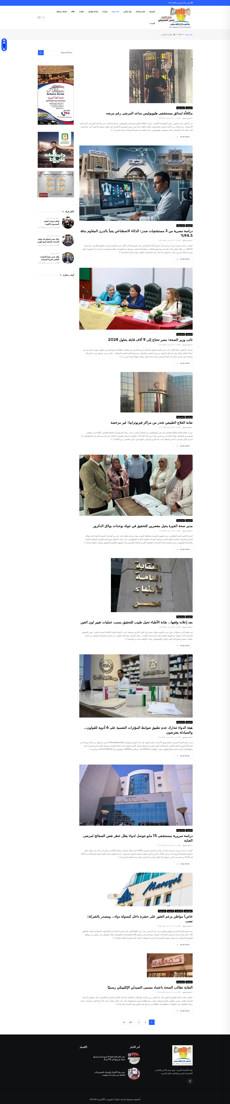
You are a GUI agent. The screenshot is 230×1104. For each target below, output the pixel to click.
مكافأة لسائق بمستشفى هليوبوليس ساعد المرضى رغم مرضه (149, 113)
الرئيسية (152, 12)
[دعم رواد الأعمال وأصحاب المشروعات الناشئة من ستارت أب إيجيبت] (134, 1074)
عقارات (81, 12)
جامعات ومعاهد (61, 12)
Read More (185, 137)
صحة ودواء (115, 12)
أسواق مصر (55, 218)
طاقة (73, 12)
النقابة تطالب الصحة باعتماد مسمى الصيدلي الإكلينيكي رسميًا (150, 987)
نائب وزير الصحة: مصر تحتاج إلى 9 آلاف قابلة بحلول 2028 (150, 340)
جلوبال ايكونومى (113, 1099)
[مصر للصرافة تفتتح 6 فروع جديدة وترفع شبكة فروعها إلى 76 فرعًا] (134, 1058)
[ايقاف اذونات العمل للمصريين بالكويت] (68, 223)
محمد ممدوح (186, 118)
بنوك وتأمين (127, 12)
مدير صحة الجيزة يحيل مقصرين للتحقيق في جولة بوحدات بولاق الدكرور (143, 526)
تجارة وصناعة (140, 12)
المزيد (153, 23)
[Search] (44, 17)
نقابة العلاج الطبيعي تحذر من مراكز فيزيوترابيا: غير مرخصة (152, 423)
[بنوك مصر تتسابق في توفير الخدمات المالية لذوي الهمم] (68, 240)
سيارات (105, 12)
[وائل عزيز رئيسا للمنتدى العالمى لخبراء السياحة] (68, 258)
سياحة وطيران (93, 12)
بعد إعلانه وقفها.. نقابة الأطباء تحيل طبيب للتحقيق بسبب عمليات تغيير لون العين (136, 622)
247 (130, 1022)
